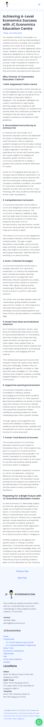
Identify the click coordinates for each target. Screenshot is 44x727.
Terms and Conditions (12, 659)
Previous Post (22, 571)
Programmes (8, 639)
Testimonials (8, 654)
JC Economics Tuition (26, 713)
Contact (6, 662)
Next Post (22, 578)
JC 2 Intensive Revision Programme (21, 645)
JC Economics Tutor (10, 713)
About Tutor (8, 648)
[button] (39, 722)
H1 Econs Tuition (21, 716)
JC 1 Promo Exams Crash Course (19, 642)
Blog (6, 33)
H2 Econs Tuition (33, 716)
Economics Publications (13, 651)
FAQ (5, 656)
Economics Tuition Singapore (14, 719)
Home (5, 636)
